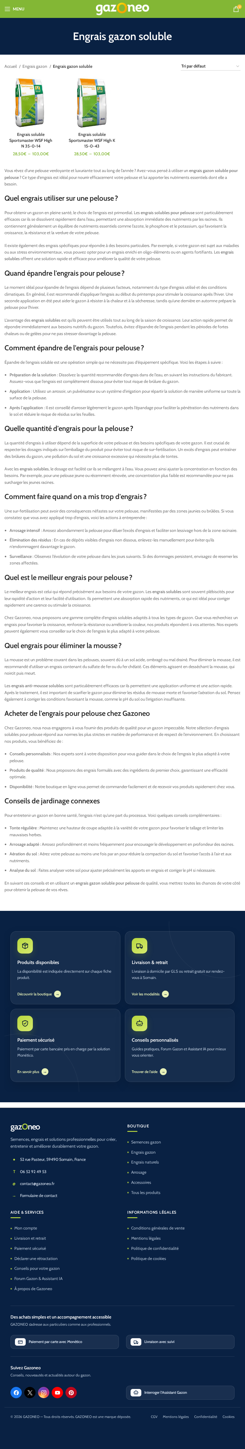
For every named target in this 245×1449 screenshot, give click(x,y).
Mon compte (25, 1228)
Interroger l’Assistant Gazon (165, 1392)
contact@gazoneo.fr (37, 1183)
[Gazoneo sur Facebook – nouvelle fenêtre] (16, 1392)
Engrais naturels (145, 1162)
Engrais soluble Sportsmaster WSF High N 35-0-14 (30, 140)
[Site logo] (122, 8)
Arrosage (138, 1172)
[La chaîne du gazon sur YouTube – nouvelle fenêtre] (57, 1392)
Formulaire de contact (38, 1195)
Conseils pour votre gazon (37, 1268)
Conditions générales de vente (158, 1228)
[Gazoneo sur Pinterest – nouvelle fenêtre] (71, 1392)
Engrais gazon (35, 66)
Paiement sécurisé (30, 1248)
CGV (154, 1417)
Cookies (229, 1417)
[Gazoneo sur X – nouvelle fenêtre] (30, 1392)
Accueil (11, 66)
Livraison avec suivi (159, 1341)
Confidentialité (205, 1417)
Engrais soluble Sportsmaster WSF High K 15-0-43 (92, 140)
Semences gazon (146, 1142)
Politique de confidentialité (155, 1248)
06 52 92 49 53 (33, 1171)
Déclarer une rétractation (36, 1258)
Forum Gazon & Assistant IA (38, 1278)
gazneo (25, 1127)
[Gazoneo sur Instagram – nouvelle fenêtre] (43, 1392)
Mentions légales (146, 1238)
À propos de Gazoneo (33, 1288)
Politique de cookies (148, 1258)
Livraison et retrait (30, 1238)
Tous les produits (145, 1192)
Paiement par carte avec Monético (55, 1341)
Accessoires (141, 1182)
